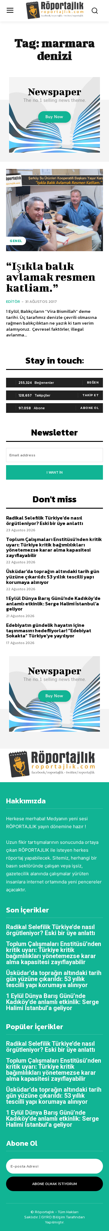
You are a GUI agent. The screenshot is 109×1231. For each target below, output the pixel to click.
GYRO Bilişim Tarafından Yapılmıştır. (62, 1219)
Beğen (93, 382)
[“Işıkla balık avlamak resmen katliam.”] (54, 210)
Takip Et (90, 395)
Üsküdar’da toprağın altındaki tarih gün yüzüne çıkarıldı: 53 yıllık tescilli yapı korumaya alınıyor (52, 576)
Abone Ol (89, 407)
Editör (13, 301)
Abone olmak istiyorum (54, 1184)
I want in (55, 472)
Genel (16, 241)
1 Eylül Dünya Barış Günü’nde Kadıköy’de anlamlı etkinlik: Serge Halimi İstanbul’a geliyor (53, 603)
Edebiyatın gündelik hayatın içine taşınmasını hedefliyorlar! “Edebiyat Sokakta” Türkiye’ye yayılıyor (48, 630)
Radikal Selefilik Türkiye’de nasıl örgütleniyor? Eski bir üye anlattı (44, 520)
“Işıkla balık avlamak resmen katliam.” (50, 276)
